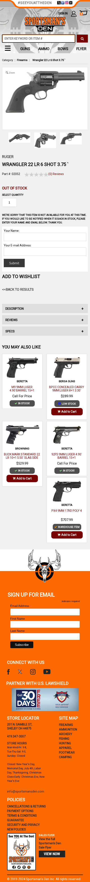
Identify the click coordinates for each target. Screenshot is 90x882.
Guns (25, 49)
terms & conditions (22, 815)
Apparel (65, 748)
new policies (16, 829)
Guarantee (15, 820)
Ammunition (68, 729)
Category (7, 60)
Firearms (22, 60)
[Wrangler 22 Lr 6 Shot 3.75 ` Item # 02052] (71, 138)
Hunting (65, 743)
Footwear (67, 752)
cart (81, 14)
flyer (81, 49)
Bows (63, 49)
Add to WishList (21, 276)
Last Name (17, 630)
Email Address (21, 606)
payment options (20, 811)
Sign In (63, 13)
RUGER (8, 156)
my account (74, 13)
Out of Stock (14, 188)
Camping (65, 757)
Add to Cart (68, 411)
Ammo (43, 49)
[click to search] (82, 39)
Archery (65, 734)
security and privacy (23, 824)
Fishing (64, 738)
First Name (17, 618)
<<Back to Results (18, 289)
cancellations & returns (26, 806)
